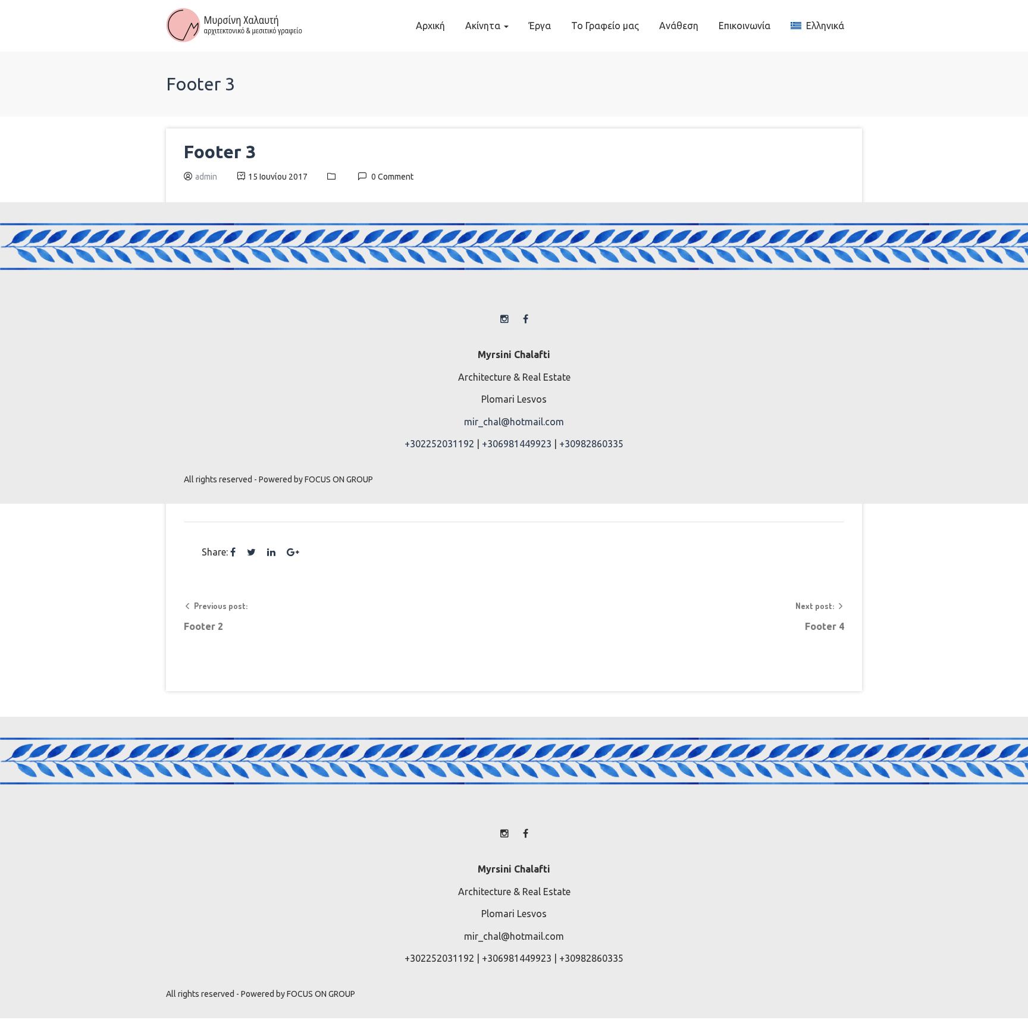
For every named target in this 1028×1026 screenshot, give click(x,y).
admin (206, 176)
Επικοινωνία (744, 25)
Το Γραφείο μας (605, 25)
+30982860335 (591, 443)
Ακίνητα (484, 25)
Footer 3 (220, 152)
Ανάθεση (678, 25)
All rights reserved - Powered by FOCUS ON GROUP (278, 479)
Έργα (540, 25)
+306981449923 (516, 443)
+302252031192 (439, 443)
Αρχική (430, 25)
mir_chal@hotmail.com (514, 421)
